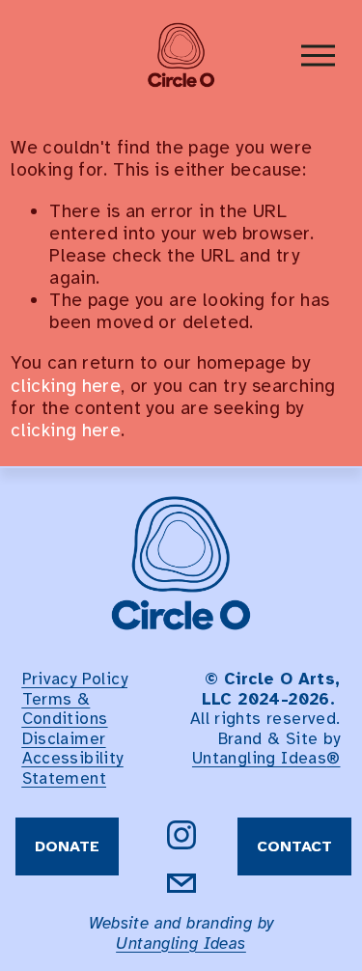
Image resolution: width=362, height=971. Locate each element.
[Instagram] (181, 834)
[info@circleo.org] (181, 883)
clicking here (66, 386)
